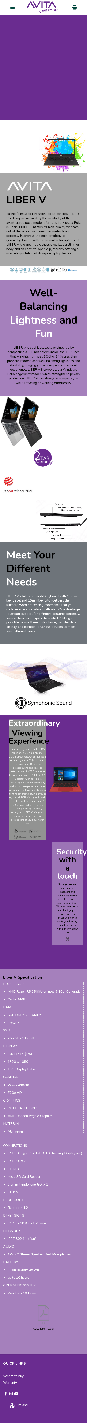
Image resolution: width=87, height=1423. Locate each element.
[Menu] (12, 7)
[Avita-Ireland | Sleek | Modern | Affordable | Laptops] (43, 7)
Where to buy (13, 1376)
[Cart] (74, 7)
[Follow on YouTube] (16, 1394)
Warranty (10, 1382)
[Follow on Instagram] (11, 1394)
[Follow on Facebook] (5, 1394)
